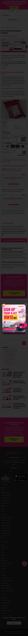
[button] (26, 304)
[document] (14, 318)
